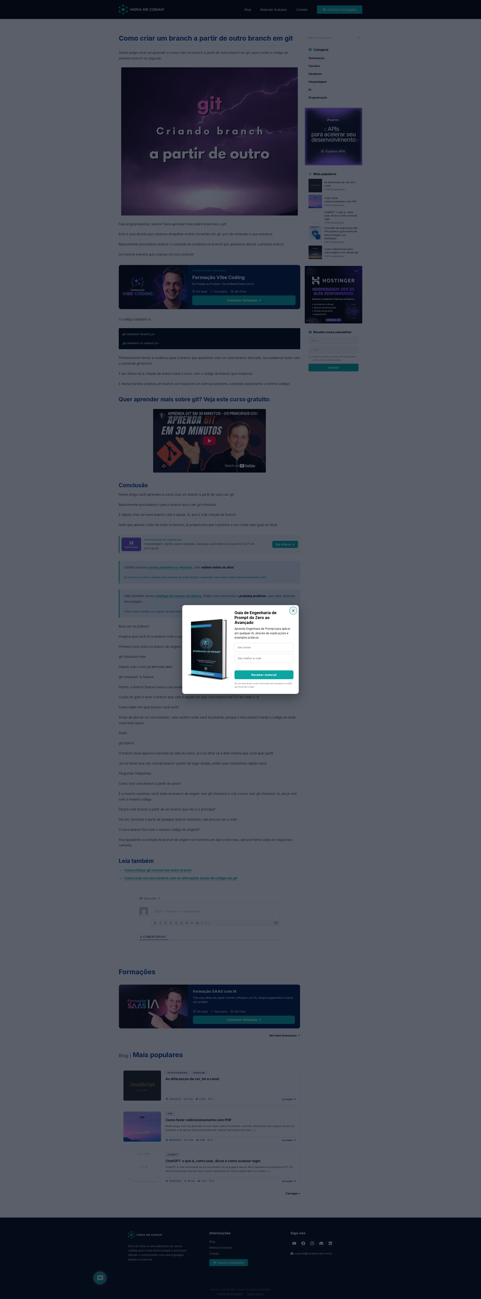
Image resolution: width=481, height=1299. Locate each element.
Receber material (263, 675)
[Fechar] (293, 610)
